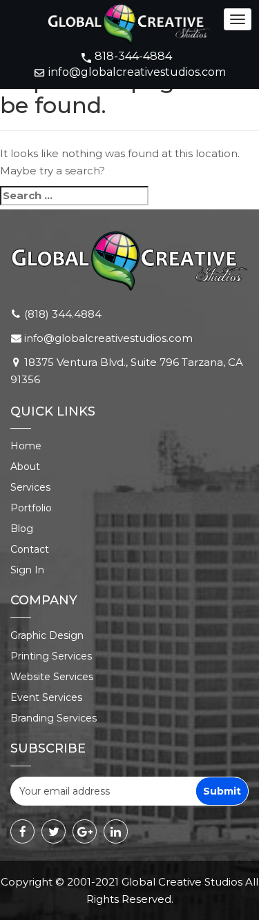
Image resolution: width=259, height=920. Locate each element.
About (25, 466)
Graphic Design (47, 635)
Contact (29, 549)
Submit (222, 791)
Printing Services (51, 656)
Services (30, 487)
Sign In (27, 570)
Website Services (51, 677)
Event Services (46, 697)
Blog (21, 528)
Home (25, 446)
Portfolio (31, 508)
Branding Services (53, 718)
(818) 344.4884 (63, 313)
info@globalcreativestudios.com (137, 72)
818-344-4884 (133, 56)
